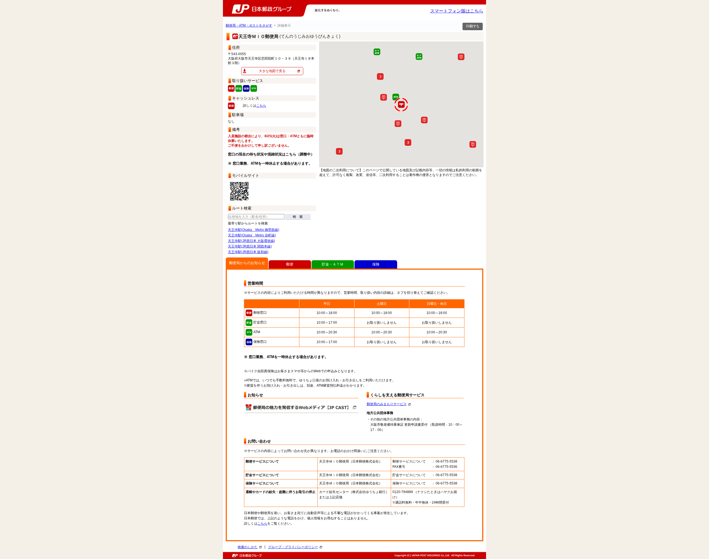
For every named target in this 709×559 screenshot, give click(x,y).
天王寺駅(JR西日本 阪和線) (248, 252)
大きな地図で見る (272, 71)
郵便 (289, 264)
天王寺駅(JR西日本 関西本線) (250, 246)
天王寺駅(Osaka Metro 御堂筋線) (253, 230)
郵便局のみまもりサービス (387, 404)
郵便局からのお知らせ (247, 263)
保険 (375, 264)
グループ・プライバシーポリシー (293, 547)
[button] (472, 144)
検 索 (298, 217)
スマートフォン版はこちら (456, 11)
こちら (261, 106)
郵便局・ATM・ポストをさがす (249, 25)
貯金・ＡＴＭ (332, 264)
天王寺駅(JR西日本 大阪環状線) (251, 241)
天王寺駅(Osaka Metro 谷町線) (252, 235)
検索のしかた (248, 547)
